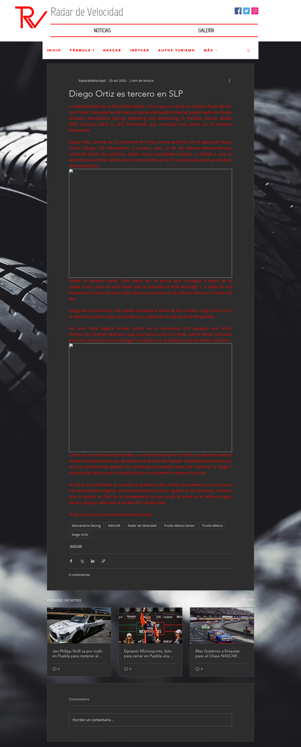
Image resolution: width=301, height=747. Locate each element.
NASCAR (112, 50)
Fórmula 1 (82, 50)
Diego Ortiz (80, 534)
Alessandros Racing (86, 525)
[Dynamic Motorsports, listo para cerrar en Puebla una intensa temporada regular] (150, 625)
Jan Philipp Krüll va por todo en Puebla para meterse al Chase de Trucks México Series (77, 653)
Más (208, 50)
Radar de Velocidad (142, 525)
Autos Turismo (176, 50)
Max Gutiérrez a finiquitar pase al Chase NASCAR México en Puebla (217, 653)
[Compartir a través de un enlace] (103, 561)
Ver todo (248, 599)
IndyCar (139, 50)
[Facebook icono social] (238, 10)
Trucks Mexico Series (179, 525)
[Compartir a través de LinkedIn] (93, 561)
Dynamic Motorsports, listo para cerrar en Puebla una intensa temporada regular (148, 653)
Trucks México (212, 525)
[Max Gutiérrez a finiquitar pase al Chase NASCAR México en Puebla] (222, 625)
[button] (248, 50)
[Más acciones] (229, 80)
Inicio (54, 50)
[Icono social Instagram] (254, 10)
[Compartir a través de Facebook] (71, 561)
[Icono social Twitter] (246, 10)
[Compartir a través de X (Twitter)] (82, 561)
